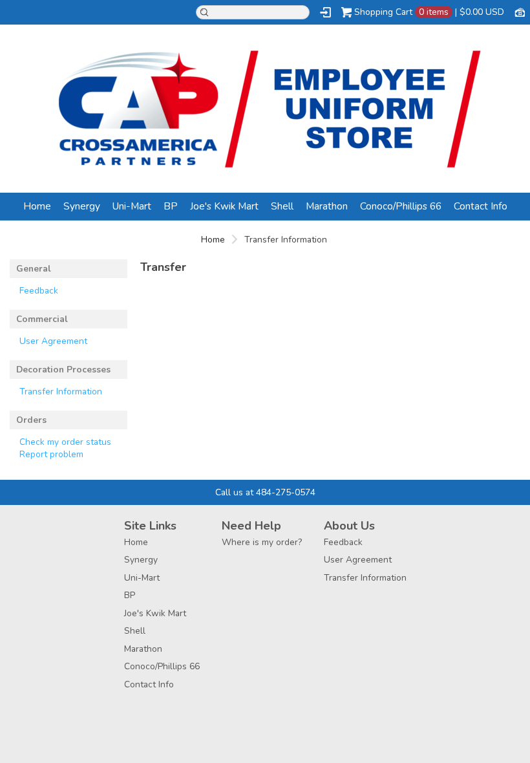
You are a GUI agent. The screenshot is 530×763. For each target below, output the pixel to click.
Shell (282, 206)
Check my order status (65, 442)
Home (37, 206)
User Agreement (53, 341)
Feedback (38, 291)
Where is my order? (262, 542)
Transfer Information (60, 391)
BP (171, 206)
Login (325, 12)
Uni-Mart (131, 206)
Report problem (51, 454)
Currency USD (519, 11)
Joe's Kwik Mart (224, 206)
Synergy (81, 206)
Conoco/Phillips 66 (400, 206)
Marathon (327, 206)
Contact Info (480, 206)
